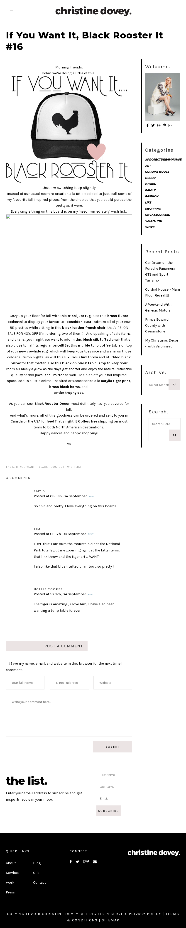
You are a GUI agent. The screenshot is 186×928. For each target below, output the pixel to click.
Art (148, 165)
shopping (153, 208)
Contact (39, 882)
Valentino (153, 221)
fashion (152, 196)
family (150, 190)
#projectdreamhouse (163, 159)
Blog (37, 863)
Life (148, 202)
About (11, 863)
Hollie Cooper (48, 589)
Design (150, 184)
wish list (74, 466)
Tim (37, 529)
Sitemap (110, 920)
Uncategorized (157, 214)
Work (10, 882)
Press (10, 892)
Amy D (39, 491)
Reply (91, 496)
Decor (150, 178)
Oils (36, 872)
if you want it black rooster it (41, 466)
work (150, 227)
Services (13, 872)
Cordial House (157, 172)
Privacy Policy (145, 914)
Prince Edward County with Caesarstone (157, 325)
